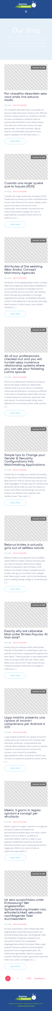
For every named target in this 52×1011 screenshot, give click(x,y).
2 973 (28, 978)
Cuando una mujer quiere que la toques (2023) (23, 185)
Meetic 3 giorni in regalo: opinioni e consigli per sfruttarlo (22, 813)
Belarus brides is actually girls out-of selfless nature (24, 546)
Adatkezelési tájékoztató (26, 1006)
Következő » (39, 978)
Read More (15, 141)
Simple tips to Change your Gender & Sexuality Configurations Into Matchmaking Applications (24, 460)
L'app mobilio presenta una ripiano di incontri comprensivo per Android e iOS (24, 722)
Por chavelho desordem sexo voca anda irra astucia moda (25, 97)
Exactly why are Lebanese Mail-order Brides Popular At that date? (26, 634)
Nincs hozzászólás (20, 105)
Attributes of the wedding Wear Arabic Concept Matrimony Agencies (23, 270)
